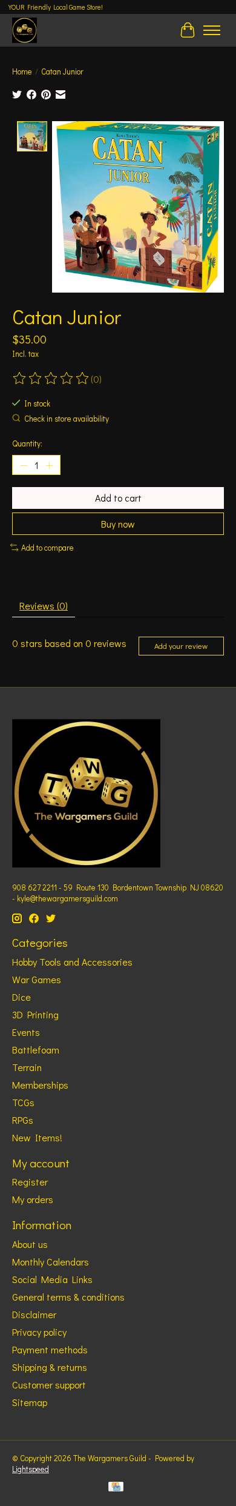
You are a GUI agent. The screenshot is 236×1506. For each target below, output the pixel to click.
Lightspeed (30, 1469)
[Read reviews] (51, 378)
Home (22, 71)
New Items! (37, 1137)
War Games (36, 979)
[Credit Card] (115, 1488)
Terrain (27, 1067)
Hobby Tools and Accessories (72, 961)
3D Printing (35, 1014)
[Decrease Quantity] (23, 465)
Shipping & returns (49, 1367)
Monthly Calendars (50, 1261)
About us (30, 1244)
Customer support (49, 1384)
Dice (21, 996)
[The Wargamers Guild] (24, 30)
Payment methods (50, 1349)
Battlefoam (35, 1049)
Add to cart (118, 497)
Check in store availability (66, 418)
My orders (32, 1199)
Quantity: (27, 443)
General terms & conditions (68, 1296)
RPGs (22, 1119)
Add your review (181, 646)
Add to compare (47, 547)
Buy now (118, 523)
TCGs (23, 1102)
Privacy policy (39, 1331)
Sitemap (29, 1402)
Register (30, 1181)
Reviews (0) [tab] (43, 605)
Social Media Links (52, 1279)
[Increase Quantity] (49, 465)
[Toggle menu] (212, 30)
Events (26, 1032)
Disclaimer (34, 1314)
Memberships (40, 1084)
